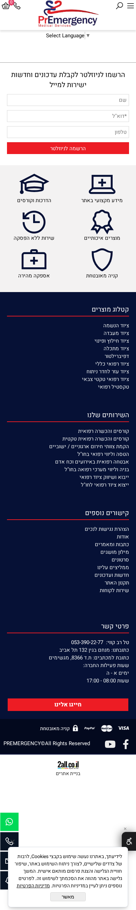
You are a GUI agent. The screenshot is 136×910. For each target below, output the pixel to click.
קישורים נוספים (107, 513)
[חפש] (119, 6)
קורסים (121, 431)
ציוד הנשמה (116, 325)
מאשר (68, 897)
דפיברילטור (117, 356)
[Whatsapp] (9, 824)
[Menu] (130, 6)
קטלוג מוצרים (110, 309)
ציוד (124, 333)
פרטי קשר (115, 626)
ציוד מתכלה (116, 348)
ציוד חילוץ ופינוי (112, 341)
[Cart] (5, 6)
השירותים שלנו (108, 415)
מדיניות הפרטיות (33, 885)
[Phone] (16, 6)
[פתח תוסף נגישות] (129, 841)
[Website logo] (68, 14)
